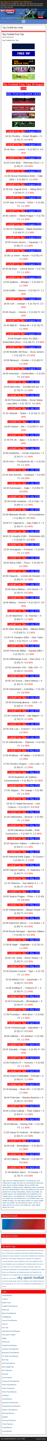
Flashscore (5, 1342)
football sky (41, 1256)
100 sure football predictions (16, 1181)
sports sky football (8, 1203)
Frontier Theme (41, 1439)
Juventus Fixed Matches (10, 1349)
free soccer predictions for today (17, 1266)
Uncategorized (9, 37)
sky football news (19, 1196)
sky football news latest (34, 1196)
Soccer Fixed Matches (9, 1320)
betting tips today (19, 1253)
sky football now (7, 1198)
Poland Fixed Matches (9, 1345)
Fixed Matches (7, 1295)
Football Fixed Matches (10, 1306)
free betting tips (20, 1264)
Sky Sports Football (8, 1335)
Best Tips (5, 1360)
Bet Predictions (7, 1370)
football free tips (17, 1187)
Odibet (4, 1338)
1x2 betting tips (31, 1181)
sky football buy (33, 1194)
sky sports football (37, 1200)
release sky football (32, 1192)
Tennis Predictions (8, 1388)
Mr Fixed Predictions (9, 1420)
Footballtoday (6, 1317)
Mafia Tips (5, 1310)
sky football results (33, 1198)
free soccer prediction (28, 1189)
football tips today (29, 1187)
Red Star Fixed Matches (10, 1402)
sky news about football (22, 1200)
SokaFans (5, 1395)
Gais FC (5, 1324)
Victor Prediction (7, 1424)
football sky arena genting (9, 1258)
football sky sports (13, 1261)
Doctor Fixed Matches (9, 1392)
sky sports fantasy (12, 1278)
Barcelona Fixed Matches (10, 1352)
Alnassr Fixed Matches (9, 1410)
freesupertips (21, 1192)
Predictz (5, 1299)
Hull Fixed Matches (8, 1363)
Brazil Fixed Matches (9, 1313)
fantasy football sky (15, 1256)
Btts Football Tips (8, 1367)
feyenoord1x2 (6, 1187)
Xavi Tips (5, 1327)
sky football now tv (20, 1198)
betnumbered (31, 1183)
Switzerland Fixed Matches (11, 1331)
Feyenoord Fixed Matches (10, 1381)
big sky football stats (31, 1185)
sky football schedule (27, 1275)
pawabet (5, 1417)
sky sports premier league (9, 1281)
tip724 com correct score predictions (19, 1205)
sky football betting (20, 1194)
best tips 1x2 (21, 1183)
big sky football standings (15, 1185)
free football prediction (13, 1189)
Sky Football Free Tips (13, 34)
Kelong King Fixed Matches (11, 1406)
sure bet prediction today (24, 1203)
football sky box (30, 1258)
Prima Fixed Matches (9, 1385)
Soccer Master (7, 1377)
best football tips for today (34, 1250)
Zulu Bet (5, 1374)
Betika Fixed (6, 1302)
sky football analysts (12, 1269)
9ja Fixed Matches (8, 1413)
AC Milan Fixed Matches (10, 1356)
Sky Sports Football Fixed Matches (16, 1)
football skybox (21, 1258)
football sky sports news (25, 1261)
